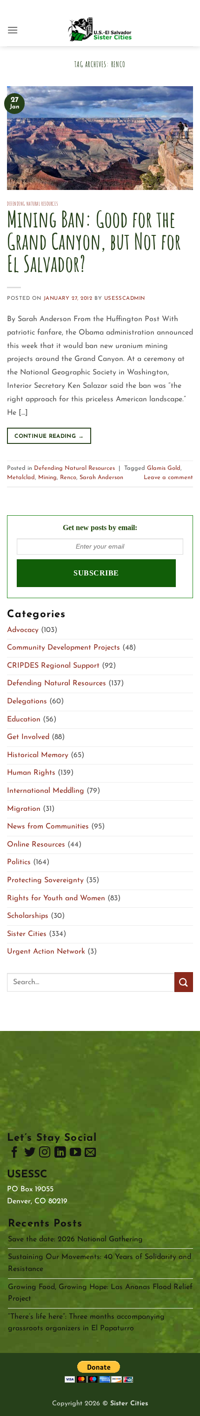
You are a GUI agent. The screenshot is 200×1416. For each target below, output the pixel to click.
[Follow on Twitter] (29, 1154)
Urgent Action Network (46, 951)
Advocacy (23, 630)
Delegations (27, 701)
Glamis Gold (163, 468)
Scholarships (27, 916)
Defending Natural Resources (32, 204)
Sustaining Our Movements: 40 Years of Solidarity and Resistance (99, 1263)
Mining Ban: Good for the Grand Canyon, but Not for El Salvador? (94, 241)
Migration (23, 809)
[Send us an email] (90, 1154)
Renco (68, 477)
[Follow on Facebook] (14, 1154)
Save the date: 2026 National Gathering (75, 1239)
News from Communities (48, 826)
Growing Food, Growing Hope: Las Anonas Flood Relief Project (100, 1293)
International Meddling (45, 791)
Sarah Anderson (101, 477)
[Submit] (183, 982)
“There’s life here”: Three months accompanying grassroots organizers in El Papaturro (86, 1323)
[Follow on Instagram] (44, 1154)
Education (23, 719)
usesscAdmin (124, 298)
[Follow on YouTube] (75, 1154)
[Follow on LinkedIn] (60, 1154)
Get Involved (28, 737)
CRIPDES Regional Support (53, 666)
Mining (47, 477)
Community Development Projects (63, 647)
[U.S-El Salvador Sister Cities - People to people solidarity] (100, 30)
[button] (12, 30)
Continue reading (49, 436)
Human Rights (31, 773)
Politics (19, 862)
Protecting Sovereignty (45, 880)
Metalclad (21, 477)
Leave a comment (168, 477)
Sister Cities (27, 934)
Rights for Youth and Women (56, 898)
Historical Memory (37, 755)
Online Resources (36, 844)
